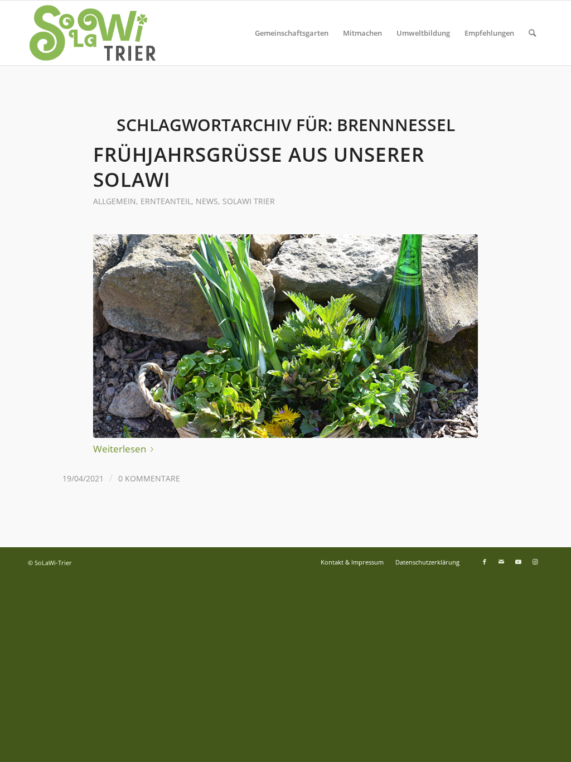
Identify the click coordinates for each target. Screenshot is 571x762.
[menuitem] (292, 33)
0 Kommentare (149, 478)
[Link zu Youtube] (518, 561)
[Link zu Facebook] (484, 561)
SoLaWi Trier (248, 201)
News (207, 201)
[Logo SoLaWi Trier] (92, 33)
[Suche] (532, 33)
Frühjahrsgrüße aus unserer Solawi (258, 166)
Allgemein (114, 201)
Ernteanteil (166, 201)
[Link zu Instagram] (534, 561)
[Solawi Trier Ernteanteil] (285, 336)
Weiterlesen (119, 448)
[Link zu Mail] (501, 561)
